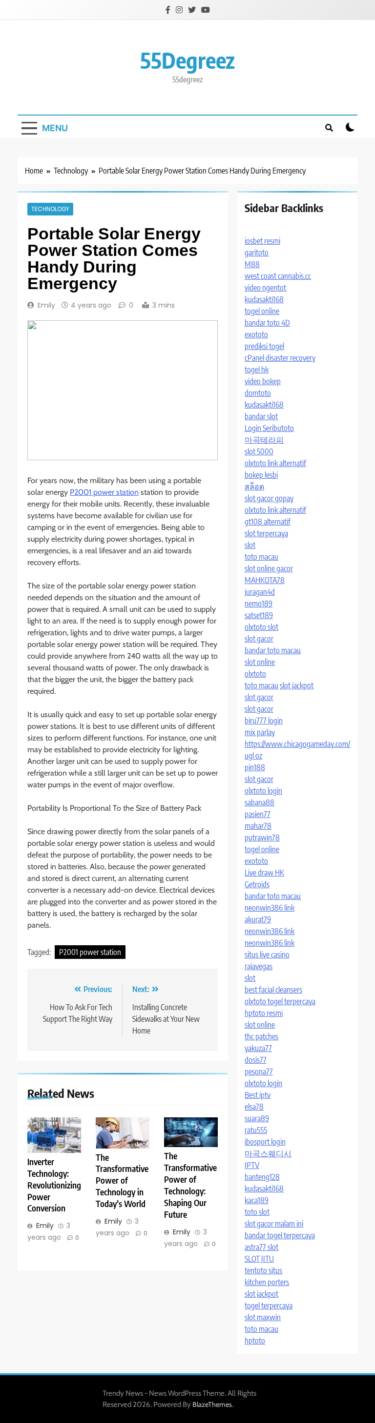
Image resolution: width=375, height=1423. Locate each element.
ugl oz (253, 755)
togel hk (257, 369)
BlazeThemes (212, 1404)
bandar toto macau (273, 650)
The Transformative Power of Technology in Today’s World (122, 1180)
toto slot (257, 1212)
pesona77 (259, 1071)
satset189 (259, 615)
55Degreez (187, 60)
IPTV (252, 1165)
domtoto (258, 393)
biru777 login (264, 720)
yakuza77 (258, 1048)
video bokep (263, 381)
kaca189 (257, 1200)
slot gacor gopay (269, 498)
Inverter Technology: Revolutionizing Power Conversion (54, 1185)
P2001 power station (104, 492)
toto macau (261, 557)
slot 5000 (259, 451)
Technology (50, 209)
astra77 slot (261, 1247)
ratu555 (256, 1130)
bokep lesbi (261, 475)
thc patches (261, 1036)
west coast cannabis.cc (278, 276)
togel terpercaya (268, 1305)
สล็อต (254, 486)
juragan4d (260, 592)
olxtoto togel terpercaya (280, 1001)
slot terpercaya (266, 533)
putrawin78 (262, 837)
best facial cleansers (273, 989)
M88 (252, 264)
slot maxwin (263, 1317)
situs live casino (267, 954)
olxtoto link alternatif (275, 463)
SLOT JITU (259, 1259)
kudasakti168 (264, 299)
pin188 (255, 767)
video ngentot (265, 287)
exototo (256, 334)
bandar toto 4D (267, 323)
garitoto (257, 252)
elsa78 (254, 1106)
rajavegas (258, 966)
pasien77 (258, 814)
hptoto (255, 1340)
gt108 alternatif (268, 521)
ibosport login (265, 1142)
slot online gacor (269, 568)
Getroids (257, 884)
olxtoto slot (261, 627)
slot (250, 545)
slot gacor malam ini (274, 1223)
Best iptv (258, 1095)
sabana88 (259, 802)
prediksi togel (264, 346)
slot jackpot (296, 685)
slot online (260, 662)
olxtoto (255, 674)
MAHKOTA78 (265, 580)
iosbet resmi (262, 241)
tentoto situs (263, 1270)
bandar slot (261, 416)
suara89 (257, 1118)
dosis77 (256, 1060)
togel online (262, 311)
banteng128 (262, 1177)
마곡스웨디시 (268, 1153)
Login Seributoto (269, 428)
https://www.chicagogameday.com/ (297, 744)
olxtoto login (263, 791)
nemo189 (258, 603)
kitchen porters (267, 1282)
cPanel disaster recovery (280, 358)
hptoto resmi (264, 1013)
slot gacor (259, 638)
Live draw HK (264, 872)
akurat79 (258, 919)
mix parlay (260, 732)
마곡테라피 (264, 440)
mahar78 (258, 826)
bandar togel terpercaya (280, 1235)
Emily (46, 305)
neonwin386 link (269, 908)
